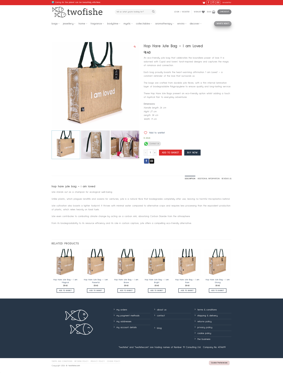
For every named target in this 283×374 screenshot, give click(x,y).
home (82, 23)
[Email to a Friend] (151, 161)
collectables (143, 23)
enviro (181, 23)
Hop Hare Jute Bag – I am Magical (65, 281)
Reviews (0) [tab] (226, 179)
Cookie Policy (113, 361)
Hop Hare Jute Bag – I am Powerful (96, 281)
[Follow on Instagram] (213, 2)
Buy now (192, 153)
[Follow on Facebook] (209, 2)
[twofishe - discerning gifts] (81, 12)
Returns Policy (82, 361)
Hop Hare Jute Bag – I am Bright (157, 281)
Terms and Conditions (62, 361)
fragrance (96, 23)
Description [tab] (190, 179)
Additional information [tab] (209, 179)
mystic (127, 23)
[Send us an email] (218, 2)
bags (55, 23)
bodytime (112, 23)
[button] (226, 2)
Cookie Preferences (219, 363)
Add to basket (170, 153)
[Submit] (153, 11)
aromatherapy (163, 23)
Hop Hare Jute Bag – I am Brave (126, 281)
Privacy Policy (98, 361)
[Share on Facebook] (146, 161)
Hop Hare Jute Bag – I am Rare (187, 281)
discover (195, 23)
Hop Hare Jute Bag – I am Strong (218, 281)
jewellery (68, 23)
